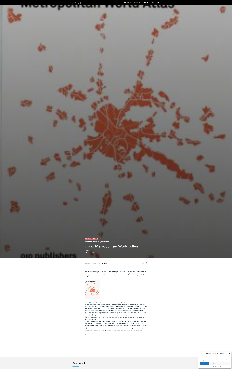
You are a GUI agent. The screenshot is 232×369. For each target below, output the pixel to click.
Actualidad (137, 2)
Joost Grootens (107, 303)
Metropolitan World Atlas (95, 303)
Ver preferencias (225, 363)
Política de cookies (209, 366)
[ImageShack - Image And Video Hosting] (116, 341)
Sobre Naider (127, 2)
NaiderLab (145, 2)
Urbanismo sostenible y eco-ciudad (97, 242)
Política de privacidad (216, 366)
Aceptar (204, 363)
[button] (229, 353)
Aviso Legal (222, 366)
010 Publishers (91, 306)
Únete (152, 2)
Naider (92, 252)
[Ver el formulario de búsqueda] (158, 2)
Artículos (104, 263)
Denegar (215, 363)
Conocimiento (96, 263)
